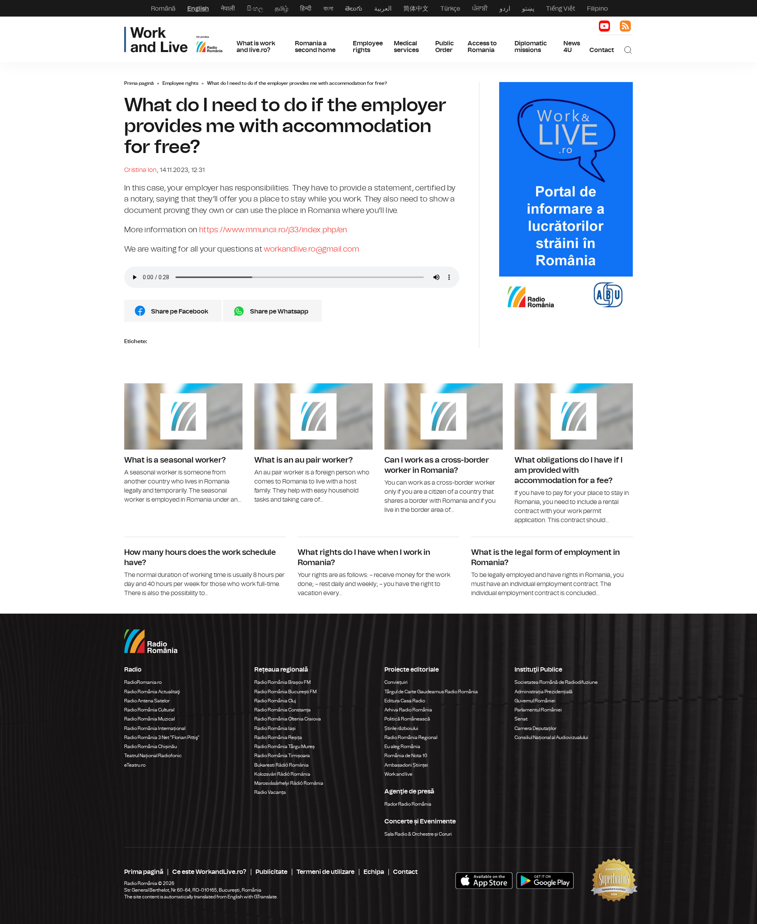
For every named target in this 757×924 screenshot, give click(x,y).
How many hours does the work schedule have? (205, 567)
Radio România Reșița (278, 737)
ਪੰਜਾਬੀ (480, 8)
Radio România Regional (410, 737)
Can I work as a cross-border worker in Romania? (443, 449)
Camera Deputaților (535, 728)
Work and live (398, 774)
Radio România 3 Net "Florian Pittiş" (162, 737)
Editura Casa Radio (404, 701)
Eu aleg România (402, 746)
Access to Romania (482, 46)
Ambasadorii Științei (406, 765)
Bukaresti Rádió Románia (281, 765)
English (198, 8)
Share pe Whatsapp (279, 311)
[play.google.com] (484, 880)
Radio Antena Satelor (147, 701)
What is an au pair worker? (313, 444)
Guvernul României (535, 701)
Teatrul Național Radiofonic (153, 755)
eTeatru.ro (134, 765)
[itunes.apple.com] (545, 880)
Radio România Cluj (275, 701)
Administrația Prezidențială (543, 692)
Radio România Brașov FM (282, 682)
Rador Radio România (407, 804)
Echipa (374, 872)
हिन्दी (305, 8)
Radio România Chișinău (150, 746)
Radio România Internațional (154, 728)
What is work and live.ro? (256, 46)
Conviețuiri (396, 682)
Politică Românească (407, 719)
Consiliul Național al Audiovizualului (551, 737)
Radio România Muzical (149, 719)
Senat (521, 719)
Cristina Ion (140, 170)
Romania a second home (315, 46)
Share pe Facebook (179, 311)
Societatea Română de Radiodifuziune (556, 682)
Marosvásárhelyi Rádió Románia (288, 783)
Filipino (597, 8)
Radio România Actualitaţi (152, 692)
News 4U (571, 46)
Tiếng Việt (560, 8)
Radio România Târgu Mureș (284, 746)
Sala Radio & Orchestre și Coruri (418, 834)
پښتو (528, 8)
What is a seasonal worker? (183, 444)
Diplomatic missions (531, 46)
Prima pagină (139, 83)
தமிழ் (281, 8)
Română (163, 8)
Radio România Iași (275, 728)
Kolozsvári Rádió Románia (282, 774)
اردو (505, 8)
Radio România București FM (285, 692)
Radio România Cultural (149, 710)
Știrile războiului (401, 728)
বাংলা (328, 8)
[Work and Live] (173, 39)
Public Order (444, 46)
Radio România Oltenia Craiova (287, 719)
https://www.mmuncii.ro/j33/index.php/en (273, 230)
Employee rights (368, 46)
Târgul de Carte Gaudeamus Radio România (431, 692)
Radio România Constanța (282, 710)
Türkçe (450, 8)
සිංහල (255, 8)
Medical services (406, 46)
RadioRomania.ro (143, 682)
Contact (601, 50)
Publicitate (271, 872)
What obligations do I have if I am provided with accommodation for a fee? (574, 454)
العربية (383, 8)
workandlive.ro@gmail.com (311, 249)
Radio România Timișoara (282, 755)
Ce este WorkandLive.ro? (209, 872)
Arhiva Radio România (408, 710)
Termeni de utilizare (325, 872)
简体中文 (416, 8)
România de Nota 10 (405, 755)
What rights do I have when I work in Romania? (378, 567)
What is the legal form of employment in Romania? (552, 567)
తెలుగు (353, 8)
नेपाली (228, 8)
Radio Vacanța (270, 792)
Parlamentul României (538, 710)
